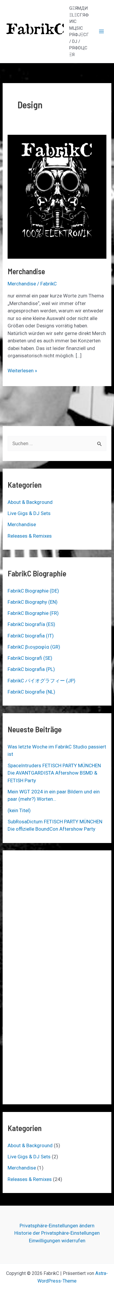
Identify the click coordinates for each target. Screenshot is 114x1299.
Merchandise (26, 271)
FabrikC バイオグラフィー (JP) (41, 681)
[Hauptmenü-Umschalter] (101, 31)
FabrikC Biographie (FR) (33, 613)
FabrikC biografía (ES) (31, 624)
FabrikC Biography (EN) (33, 602)
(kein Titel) (19, 810)
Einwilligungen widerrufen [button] (57, 1241)
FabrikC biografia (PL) (31, 669)
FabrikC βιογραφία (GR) (34, 647)
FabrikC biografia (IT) (31, 636)
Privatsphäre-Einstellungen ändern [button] (57, 1226)
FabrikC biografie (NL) (31, 692)
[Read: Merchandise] (57, 196)
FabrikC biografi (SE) (30, 658)
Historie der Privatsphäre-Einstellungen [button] (57, 1233)
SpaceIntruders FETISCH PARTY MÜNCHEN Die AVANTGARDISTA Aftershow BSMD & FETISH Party (54, 773)
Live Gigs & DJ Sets (29, 513)
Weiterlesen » (22, 370)
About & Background (30, 502)
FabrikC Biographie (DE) (33, 591)
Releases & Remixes (30, 536)
